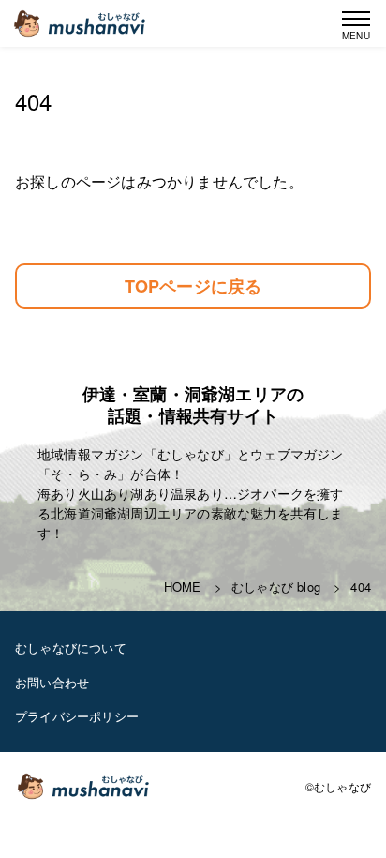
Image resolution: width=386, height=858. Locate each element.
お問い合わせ (52, 682)
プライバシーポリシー (77, 716)
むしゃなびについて (70, 647)
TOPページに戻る (193, 286)
